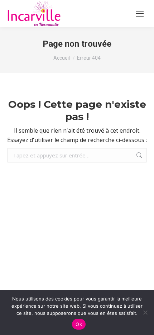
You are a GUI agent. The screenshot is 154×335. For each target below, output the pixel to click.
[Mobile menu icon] (140, 13)
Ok (79, 324)
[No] (145, 312)
